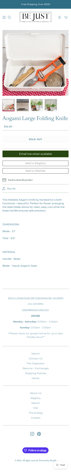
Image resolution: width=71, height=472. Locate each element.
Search (35, 353)
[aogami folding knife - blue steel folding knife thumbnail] (23, 105)
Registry (36, 398)
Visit (35, 407)
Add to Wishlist (35, 170)
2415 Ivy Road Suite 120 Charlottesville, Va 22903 (35, 297)
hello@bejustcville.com (35, 309)
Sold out (35, 139)
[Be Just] (35, 17)
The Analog (36, 412)
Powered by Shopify (47, 460)
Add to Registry (35, 163)
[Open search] (9, 17)
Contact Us (35, 358)
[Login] (59, 17)
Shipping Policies (35, 373)
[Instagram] (32, 434)
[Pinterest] (39, 434)
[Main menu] (4, 17)
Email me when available (35, 153)
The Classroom (35, 363)
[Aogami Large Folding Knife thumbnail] (8, 105)
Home (35, 378)
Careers (35, 417)
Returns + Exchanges (36, 368)
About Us (35, 393)
